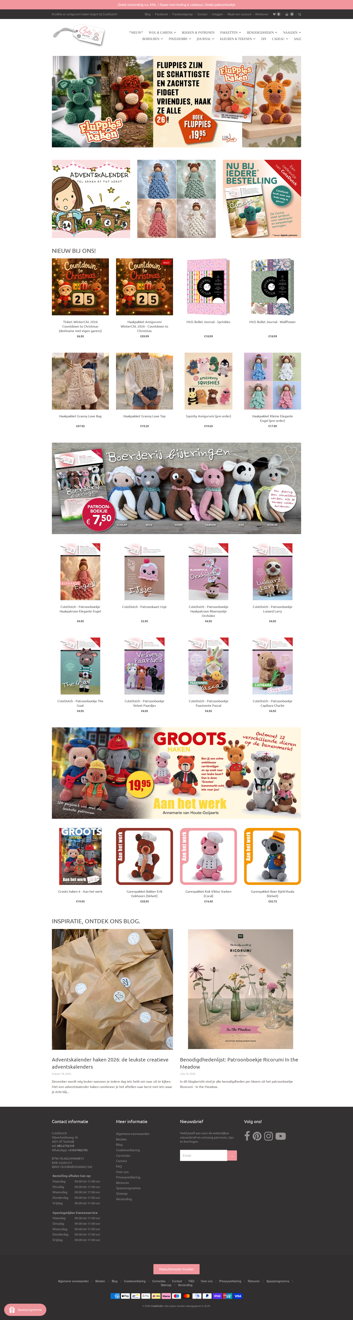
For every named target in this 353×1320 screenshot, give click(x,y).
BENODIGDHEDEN (260, 32)
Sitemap (121, 1193)
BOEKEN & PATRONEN (198, 32)
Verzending (124, 1199)
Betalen (121, 1139)
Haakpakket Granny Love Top (144, 416)
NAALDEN (290, 32)
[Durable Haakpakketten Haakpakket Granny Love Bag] (80, 381)
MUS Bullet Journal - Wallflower (272, 322)
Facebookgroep (182, 14)
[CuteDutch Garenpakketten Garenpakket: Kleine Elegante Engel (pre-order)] (272, 381)
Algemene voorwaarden (133, 1134)
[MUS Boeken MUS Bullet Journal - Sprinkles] (208, 286)
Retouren (122, 1182)
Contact (202, 14)
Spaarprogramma (128, 1188)
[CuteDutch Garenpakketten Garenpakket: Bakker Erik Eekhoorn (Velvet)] (144, 856)
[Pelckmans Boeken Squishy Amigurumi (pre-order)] (208, 381)
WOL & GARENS (160, 32)
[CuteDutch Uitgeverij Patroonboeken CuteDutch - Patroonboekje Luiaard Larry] (272, 571)
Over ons (122, 1172)
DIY (263, 39)
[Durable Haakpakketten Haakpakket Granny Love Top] (144, 381)
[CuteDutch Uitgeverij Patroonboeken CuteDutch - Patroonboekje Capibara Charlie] (272, 666)
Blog (148, 14)
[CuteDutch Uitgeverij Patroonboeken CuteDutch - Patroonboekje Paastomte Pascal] (208, 666)
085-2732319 (65, 1146)
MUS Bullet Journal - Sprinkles (208, 322)
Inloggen (217, 14)
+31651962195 (78, 1150)
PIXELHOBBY (178, 39)
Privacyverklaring (128, 1177)
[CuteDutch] (79, 36)
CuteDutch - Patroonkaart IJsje (144, 606)
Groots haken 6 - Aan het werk (80, 891)
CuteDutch (157, 1306)
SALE (297, 39)
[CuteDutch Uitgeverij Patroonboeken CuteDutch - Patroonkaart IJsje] (144, 571)
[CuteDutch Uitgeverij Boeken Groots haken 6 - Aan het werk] (80, 856)
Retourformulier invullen (176, 1269)
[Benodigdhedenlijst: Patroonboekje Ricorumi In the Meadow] (240, 989)
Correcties (123, 1155)
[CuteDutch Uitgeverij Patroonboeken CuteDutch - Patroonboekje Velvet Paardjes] (144, 666)
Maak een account (239, 14)
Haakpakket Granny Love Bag (80, 416)
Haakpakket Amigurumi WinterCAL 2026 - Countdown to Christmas (144, 326)
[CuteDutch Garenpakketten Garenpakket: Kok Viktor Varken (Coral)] (208, 856)
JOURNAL (204, 39)
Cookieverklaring (128, 1150)
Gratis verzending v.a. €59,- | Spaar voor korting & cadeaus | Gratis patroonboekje (176, 4)
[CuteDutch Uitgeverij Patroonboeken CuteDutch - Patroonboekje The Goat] (80, 666)
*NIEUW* (136, 32)
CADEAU (278, 39)
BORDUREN (150, 39)
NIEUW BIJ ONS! (74, 250)
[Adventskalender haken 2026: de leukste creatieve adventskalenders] (112, 989)
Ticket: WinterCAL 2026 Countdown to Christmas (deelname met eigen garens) (80, 326)
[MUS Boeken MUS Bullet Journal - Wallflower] (272, 286)
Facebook (161, 14)
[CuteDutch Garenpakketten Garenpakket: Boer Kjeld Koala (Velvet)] (272, 856)
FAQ (119, 1166)
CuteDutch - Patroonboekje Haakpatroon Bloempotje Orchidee (208, 611)
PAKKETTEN (229, 32)
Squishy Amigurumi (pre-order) (208, 416)
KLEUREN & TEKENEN (236, 39)
